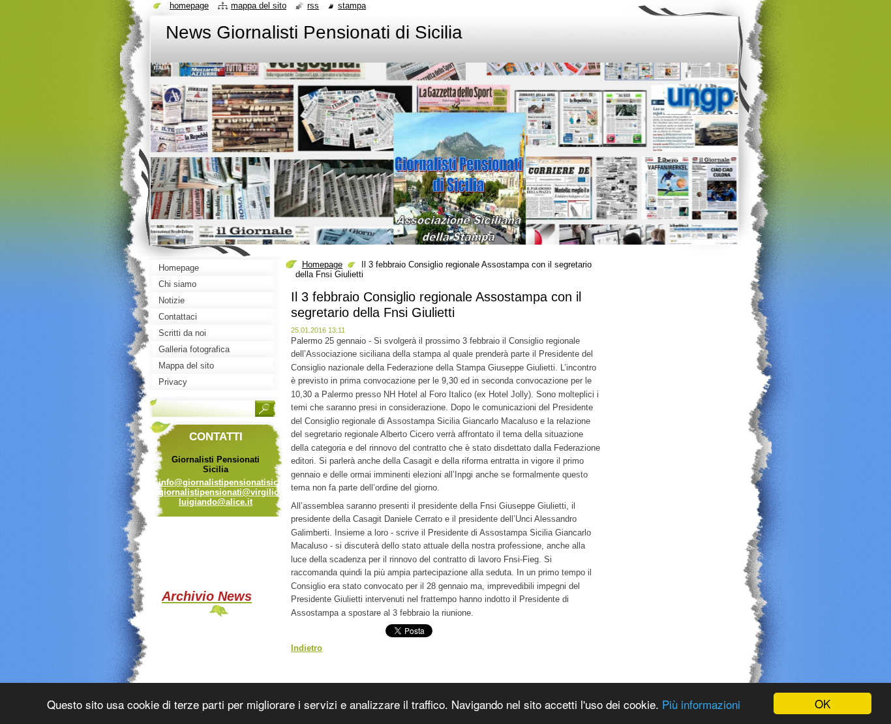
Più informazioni (701, 704)
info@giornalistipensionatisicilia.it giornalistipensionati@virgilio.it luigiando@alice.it (228, 492)
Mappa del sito (258, 5)
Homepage (322, 264)
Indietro (306, 648)
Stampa (352, 5)
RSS (313, 5)
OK (822, 703)
